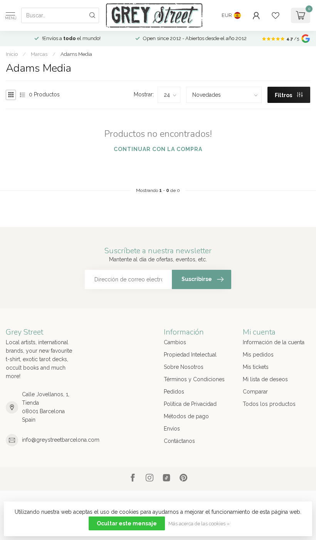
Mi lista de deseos (265, 379)
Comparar (255, 392)
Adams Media (76, 54)
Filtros (284, 95)
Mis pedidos (258, 355)
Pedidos (174, 392)
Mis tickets (256, 367)
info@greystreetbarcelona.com (60, 440)
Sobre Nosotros (183, 367)
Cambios (175, 342)
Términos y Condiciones (194, 379)
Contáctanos (179, 441)
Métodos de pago (186, 416)
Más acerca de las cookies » (199, 524)
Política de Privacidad (190, 404)
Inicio (12, 54)
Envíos (172, 429)
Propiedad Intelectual (190, 355)
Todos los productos (269, 404)
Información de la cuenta (273, 342)
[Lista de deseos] (275, 15)
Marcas (39, 54)
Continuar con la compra (158, 149)
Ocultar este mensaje (127, 523)
